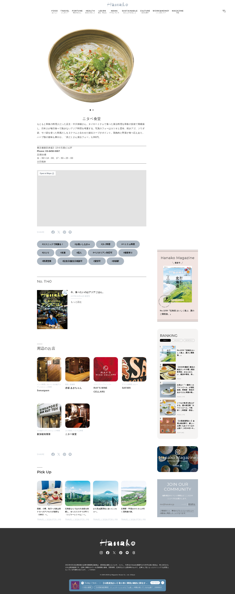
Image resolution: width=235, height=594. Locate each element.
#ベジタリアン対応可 (102, 252)
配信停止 (191, 504)
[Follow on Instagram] (101, 552)
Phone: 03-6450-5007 (48, 151)
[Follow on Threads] (134, 552)
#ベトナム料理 (128, 244)
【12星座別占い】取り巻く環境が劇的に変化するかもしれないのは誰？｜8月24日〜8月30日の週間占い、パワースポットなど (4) (124, 583)
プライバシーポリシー (185, 511)
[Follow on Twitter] (114, 552)
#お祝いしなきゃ (82, 244)
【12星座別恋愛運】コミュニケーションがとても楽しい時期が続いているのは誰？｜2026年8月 (124, 587)
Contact (92, 569)
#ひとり (45, 252)
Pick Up (44, 472)
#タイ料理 (105, 244)
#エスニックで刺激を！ (53, 244)
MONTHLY (189, 340)
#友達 (63, 252)
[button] (90, 110)
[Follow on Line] (127, 552)
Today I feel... (91, 583)
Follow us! (177, 465)
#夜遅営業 (46, 261)
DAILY (165, 340)
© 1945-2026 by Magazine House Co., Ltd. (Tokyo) (117, 575)
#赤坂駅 (115, 261)
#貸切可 (97, 261)
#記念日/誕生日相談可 (72, 261)
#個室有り (128, 252)
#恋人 (79, 252)
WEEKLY (177, 340)
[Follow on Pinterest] (121, 552)
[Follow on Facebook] (107, 552)
